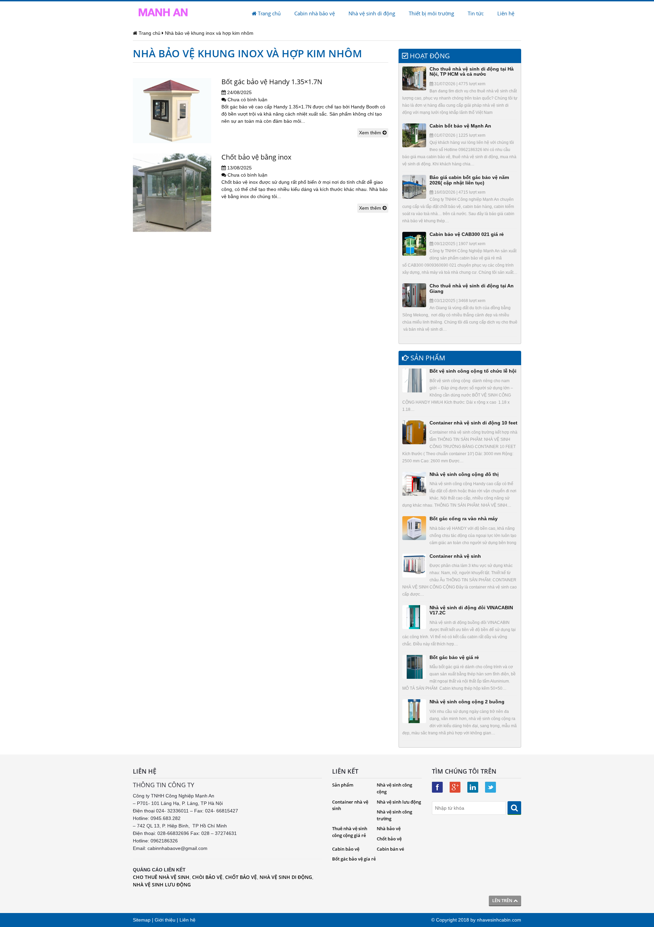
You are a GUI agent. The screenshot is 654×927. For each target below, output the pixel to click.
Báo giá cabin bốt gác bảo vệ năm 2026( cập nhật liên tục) (469, 180)
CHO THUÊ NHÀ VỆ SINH (161, 877)
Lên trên (502, 900)
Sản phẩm (342, 785)
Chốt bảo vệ (389, 839)
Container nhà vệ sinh (455, 556)
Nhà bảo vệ (389, 828)
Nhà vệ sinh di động (371, 13)
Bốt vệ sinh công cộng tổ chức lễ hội (473, 371)
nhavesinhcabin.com (499, 920)
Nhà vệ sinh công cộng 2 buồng (467, 701)
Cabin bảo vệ (345, 849)
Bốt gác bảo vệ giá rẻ (454, 657)
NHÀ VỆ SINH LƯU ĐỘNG (162, 884)
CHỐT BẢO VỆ (241, 877)
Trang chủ (268, 13)
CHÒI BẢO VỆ (207, 877)
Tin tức (476, 13)
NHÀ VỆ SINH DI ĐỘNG (286, 877)
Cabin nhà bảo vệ (314, 13)
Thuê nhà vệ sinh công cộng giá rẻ (349, 831)
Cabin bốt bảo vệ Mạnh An (460, 126)
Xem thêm (371, 132)
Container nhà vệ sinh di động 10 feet (473, 422)
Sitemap (142, 920)
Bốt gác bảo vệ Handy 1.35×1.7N (271, 81)
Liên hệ (505, 13)
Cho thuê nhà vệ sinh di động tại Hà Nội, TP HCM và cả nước (472, 71)
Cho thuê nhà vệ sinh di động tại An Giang (472, 288)
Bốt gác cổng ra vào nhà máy (464, 518)
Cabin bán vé (390, 849)
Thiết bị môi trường (431, 13)
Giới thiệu (165, 920)
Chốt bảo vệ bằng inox (256, 157)
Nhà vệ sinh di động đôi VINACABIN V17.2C (471, 610)
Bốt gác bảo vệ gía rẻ (354, 859)
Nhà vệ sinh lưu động (399, 802)
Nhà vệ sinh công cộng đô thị (464, 474)
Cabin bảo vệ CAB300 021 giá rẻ (467, 234)
